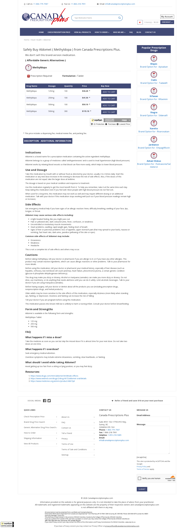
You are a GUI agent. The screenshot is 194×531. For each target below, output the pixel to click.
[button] (7, 524)
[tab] (31, 141)
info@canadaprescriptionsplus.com (120, 4)
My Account (167, 16)
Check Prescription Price (59, 32)
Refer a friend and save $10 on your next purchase (138, 400)
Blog (139, 32)
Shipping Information (33, 438)
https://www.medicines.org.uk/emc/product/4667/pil (53, 381)
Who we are (118, 32)
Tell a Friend (66, 433)
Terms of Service (143, 469)
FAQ (131, 32)
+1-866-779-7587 (40, 4)
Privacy (64, 438)
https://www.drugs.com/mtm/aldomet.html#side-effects (54, 376)
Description (31, 140)
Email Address (143, 415)
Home (41, 32)
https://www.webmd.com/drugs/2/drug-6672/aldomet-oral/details (58, 378)
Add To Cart (109, 92)
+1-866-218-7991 (78, 4)
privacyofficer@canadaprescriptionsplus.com (122, 526)
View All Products (82, 32)
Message (141, 424)
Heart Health (36, 40)
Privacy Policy (142, 466)
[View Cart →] (140, 22)
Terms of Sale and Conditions (74, 449)
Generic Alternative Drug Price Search (40, 427)
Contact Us (150, 32)
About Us (65, 417)
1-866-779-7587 (113, 429)
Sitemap (64, 455)
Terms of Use (67, 444)
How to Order (101, 32)
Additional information (56, 140)
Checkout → (167, 22)
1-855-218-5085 (114, 435)
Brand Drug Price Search (34, 422)
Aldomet (47, 40)
